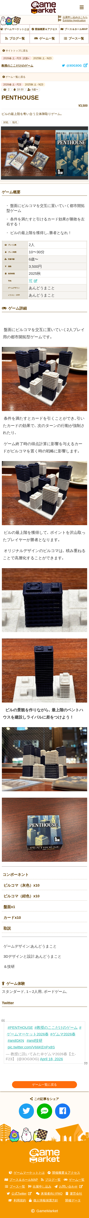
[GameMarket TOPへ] (44, 1156)
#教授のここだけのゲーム (56, 1028)
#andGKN (16, 1041)
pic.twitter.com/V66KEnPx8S (31, 1047)
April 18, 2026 (51, 1059)
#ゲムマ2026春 (63, 1034)
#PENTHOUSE (20, 1028)
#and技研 (34, 1041)
